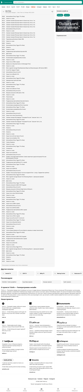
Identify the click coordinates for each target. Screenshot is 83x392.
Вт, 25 (8, 7)
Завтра (45, 7)
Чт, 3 (58, 7)
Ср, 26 (13, 7)
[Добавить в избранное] (52, 11)
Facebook (40, 379)
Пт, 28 (22, 7)
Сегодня (39, 7)
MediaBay (60, 15)
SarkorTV (67, 15)
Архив (3, 7)
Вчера (27, 7)
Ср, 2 (54, 7)
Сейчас (33, 7)
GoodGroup (45, 384)
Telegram (46, 379)
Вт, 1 (50, 7)
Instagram (52, 379)
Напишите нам (32, 379)
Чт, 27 (18, 7)
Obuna (50, 384)
